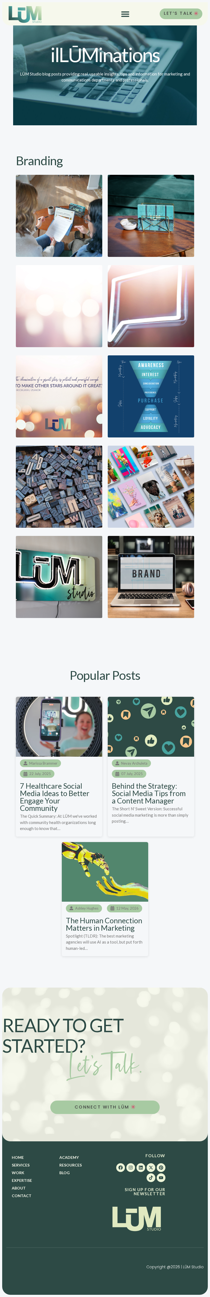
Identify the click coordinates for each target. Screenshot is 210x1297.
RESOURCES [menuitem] (70, 1165)
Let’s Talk (178, 13)
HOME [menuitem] (18, 1157)
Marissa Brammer (43, 763)
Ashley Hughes (86, 908)
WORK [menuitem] (18, 1172)
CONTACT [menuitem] (21, 1195)
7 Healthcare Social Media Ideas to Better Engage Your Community (54, 797)
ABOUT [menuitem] (19, 1188)
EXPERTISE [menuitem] (22, 1180)
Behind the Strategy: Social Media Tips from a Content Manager (149, 793)
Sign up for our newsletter (145, 1191)
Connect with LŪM (103, 1107)
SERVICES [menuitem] (21, 1165)
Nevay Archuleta (134, 763)
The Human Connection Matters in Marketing (104, 924)
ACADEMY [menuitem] (69, 1157)
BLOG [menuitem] (64, 1172)
